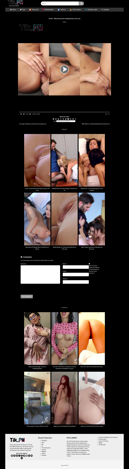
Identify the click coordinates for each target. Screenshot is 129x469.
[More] (76, 119)
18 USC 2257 (102, 444)
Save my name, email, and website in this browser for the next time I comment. (94, 269)
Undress (44, 455)
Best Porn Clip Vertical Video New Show (92, 366)
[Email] (73, 119)
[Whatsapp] (61, 119)
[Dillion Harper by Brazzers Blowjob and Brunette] (92, 245)
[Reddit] (58, 119)
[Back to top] (123, 463)
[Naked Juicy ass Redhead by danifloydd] (64, 424)
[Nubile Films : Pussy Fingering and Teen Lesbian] (92, 186)
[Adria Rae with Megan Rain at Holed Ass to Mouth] (37, 245)
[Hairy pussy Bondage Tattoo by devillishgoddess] (37, 364)
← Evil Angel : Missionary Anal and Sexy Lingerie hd (32, 124)
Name (65, 264)
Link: (55, 121)
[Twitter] (56, 119)
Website (65, 279)
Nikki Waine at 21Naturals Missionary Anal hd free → (96, 124)
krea (43, 442)
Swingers (44, 440)
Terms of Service (103, 441)
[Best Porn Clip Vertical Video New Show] (92, 364)
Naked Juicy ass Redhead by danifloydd (65, 426)
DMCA (100, 443)
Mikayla (44, 451)
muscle (44, 449)
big (42, 444)
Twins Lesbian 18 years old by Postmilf (37, 426)
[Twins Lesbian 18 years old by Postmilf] (37, 424)
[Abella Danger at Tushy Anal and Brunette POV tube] (64, 245)
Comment (23, 264)
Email (65, 271)
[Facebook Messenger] (53, 119)
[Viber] (63, 119)
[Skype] (68, 119)
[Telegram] (66, 119)
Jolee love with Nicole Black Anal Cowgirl (91, 426)
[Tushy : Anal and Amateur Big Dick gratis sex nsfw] (37, 186)
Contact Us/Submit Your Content (108, 437)
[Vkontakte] (71, 119)
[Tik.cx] (15, 2)
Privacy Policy (102, 439)
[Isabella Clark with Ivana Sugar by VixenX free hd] (64, 186)
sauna (43, 453)
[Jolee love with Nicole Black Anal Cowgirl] (92, 424)
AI (42, 446)
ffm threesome (46, 448)
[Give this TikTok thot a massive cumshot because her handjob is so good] (64, 364)
